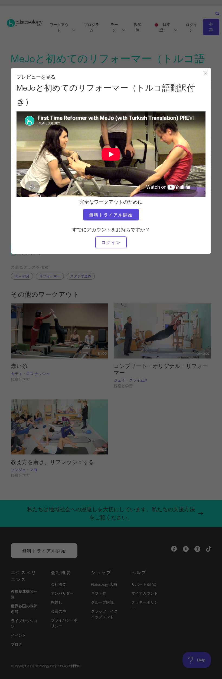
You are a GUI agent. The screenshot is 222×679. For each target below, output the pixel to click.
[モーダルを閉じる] (205, 73)
